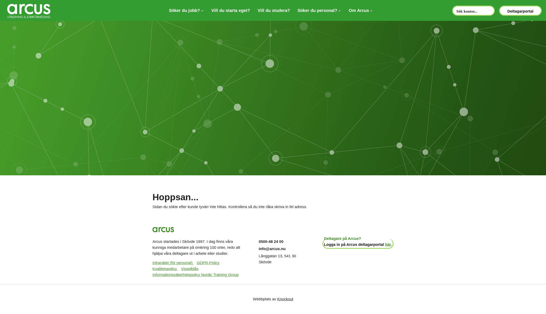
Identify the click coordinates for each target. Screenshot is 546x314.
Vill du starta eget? (230, 10)
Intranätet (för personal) (173, 263)
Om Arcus (359, 10)
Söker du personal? (317, 10)
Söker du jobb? (184, 10)
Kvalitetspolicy (165, 269)
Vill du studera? (274, 10)
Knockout (285, 299)
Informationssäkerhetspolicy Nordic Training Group (195, 275)
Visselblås (189, 269)
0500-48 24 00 (271, 241)
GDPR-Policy (208, 263)
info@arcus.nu (272, 249)
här (388, 244)
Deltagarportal (520, 11)
